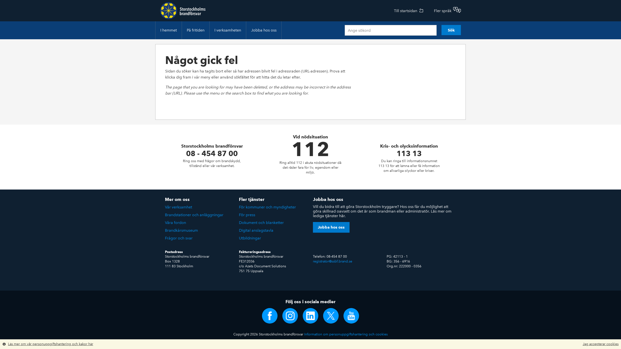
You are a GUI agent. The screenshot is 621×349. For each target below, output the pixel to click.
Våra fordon (175, 222)
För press (247, 215)
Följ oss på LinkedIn (310, 316)
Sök (451, 30)
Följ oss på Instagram (290, 316)
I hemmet (168, 30)
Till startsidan (405, 10)
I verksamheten (227, 30)
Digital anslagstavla (256, 230)
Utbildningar (250, 238)
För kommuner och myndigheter (267, 207)
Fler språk (442, 10)
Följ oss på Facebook (270, 316)
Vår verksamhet (178, 207)
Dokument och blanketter (261, 222)
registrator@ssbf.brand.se (332, 261)
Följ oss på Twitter (331, 316)
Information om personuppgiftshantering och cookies (346, 334)
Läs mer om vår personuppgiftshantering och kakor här (50, 344)
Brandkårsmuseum (181, 230)
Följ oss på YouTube (351, 316)
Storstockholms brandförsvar (182, 10)
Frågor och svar (179, 238)
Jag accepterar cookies (601, 344)
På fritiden (195, 30)
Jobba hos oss (264, 30)
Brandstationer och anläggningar (194, 215)
